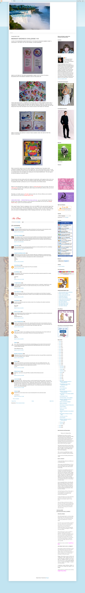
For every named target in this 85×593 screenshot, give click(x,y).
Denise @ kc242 (17, 311)
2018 (60, 352)
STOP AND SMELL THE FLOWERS (66, 397)
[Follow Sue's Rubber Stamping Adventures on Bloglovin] (63, 261)
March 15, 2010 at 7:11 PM (19, 396)
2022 (60, 346)
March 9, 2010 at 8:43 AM (18, 241)
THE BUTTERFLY (63, 406)
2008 (60, 427)
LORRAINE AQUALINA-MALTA (64, 300)
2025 (60, 341)
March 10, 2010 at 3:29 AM (19, 375)
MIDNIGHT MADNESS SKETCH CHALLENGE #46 (65, 392)
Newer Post (14, 401)
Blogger (47, 577)
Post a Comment (16, 398)
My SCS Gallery (61, 266)
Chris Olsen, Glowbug (18, 235)
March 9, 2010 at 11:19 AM (19, 279)
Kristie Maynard (17, 265)
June (61, 375)
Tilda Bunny (62, 409)
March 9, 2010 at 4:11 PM (18, 318)
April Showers (62, 386)
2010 (60, 364)
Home (11, 32)
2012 (60, 361)
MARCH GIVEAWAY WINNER (65, 401)
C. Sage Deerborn (17, 282)
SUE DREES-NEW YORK (63, 304)
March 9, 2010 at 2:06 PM (18, 288)
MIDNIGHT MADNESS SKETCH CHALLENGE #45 (65, 400)
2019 (60, 350)
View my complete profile (62, 78)
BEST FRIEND (62, 389)
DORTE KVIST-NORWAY (63, 297)
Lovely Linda (16, 379)
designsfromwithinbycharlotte (20, 253)
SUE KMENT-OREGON (63, 305)
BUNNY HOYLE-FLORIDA (63, 293)
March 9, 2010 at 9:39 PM (18, 357)
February (61, 422)
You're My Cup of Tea (63, 416)
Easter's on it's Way (63, 408)
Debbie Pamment (17, 371)
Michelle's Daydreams (18, 353)
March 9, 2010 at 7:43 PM (18, 350)
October (61, 369)
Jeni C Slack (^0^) (17, 291)
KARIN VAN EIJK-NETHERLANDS (65, 299)
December (62, 366)
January (61, 423)
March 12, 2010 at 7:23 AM (19, 387)
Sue (66, 57)
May (61, 377)
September (62, 370)
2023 (60, 344)
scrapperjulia (16, 227)
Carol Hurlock (17, 300)
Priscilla (15, 361)
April (61, 378)
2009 (60, 425)
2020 (60, 349)
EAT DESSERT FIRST (64, 396)
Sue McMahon (17, 271)
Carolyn (15, 330)
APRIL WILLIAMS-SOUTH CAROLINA (65, 292)
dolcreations (16, 245)
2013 (60, 360)
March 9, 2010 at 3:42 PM (18, 308)
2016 (60, 355)
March (61, 380)
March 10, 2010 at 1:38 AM (19, 367)
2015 (60, 357)
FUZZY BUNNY (62, 417)
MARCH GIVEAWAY (63, 403)
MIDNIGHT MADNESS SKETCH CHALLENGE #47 (65, 382)
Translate (66, 217)
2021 (60, 347)
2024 (60, 343)
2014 (60, 358)
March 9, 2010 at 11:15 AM (19, 268)
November (62, 367)
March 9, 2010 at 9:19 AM (18, 249)
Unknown (16, 391)
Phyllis (15, 342)
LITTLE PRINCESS (63, 388)
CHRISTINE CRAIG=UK (63, 296)
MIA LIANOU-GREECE (63, 301)
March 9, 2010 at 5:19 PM (18, 326)
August (61, 372)
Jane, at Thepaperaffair (18, 321)
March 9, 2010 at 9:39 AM (18, 261)
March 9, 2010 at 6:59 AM (18, 231)
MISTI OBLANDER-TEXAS (63, 303)
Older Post (51, 401)
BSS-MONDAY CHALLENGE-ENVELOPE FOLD (65, 384)
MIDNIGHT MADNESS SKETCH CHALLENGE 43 (65, 420)
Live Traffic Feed (65, 222)
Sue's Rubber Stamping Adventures (23, 11)
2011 (60, 363)
